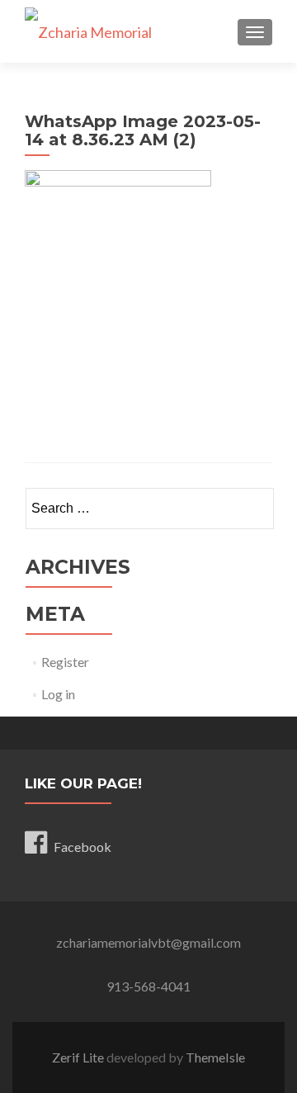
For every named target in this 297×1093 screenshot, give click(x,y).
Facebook (82, 846)
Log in (58, 694)
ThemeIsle (215, 1057)
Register (65, 662)
